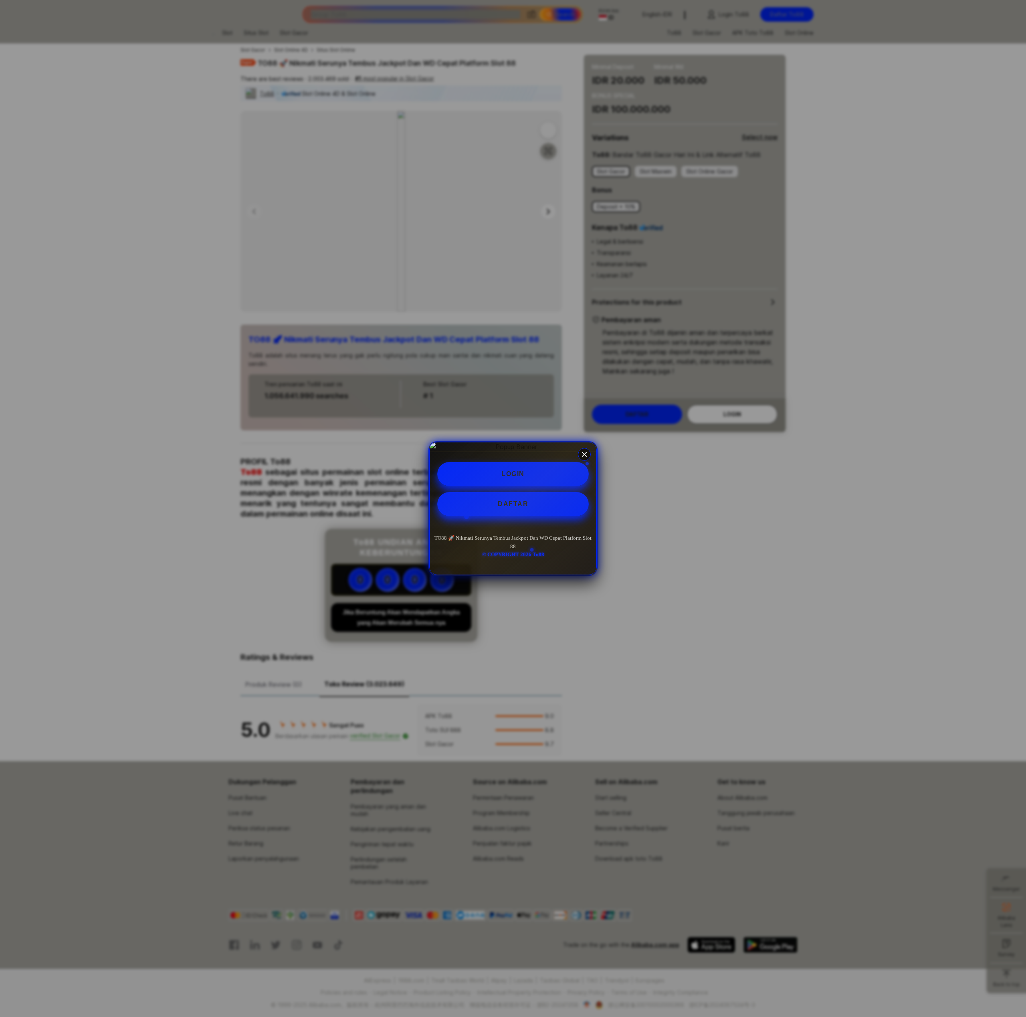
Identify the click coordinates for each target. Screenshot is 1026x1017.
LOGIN (513, 473)
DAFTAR (513, 503)
